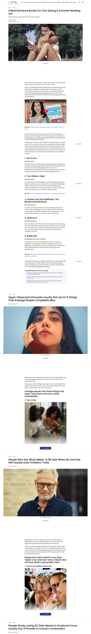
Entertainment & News (46, 2)
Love (22, 2)
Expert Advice (73, 2)
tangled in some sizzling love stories (38, 138)
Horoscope (31, 2)
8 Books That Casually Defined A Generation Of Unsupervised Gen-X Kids (44, 277)
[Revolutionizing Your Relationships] (13, 2)
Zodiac (26, 2)
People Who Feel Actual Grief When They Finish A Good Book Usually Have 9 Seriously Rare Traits (44, 281)
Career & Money (65, 2)
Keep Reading (45, 448)
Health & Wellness (56, 2)
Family (38, 2)
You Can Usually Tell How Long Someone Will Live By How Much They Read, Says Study (45, 273)
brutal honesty (46, 550)
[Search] (79, 2)
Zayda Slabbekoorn (13, 304)
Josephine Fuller (12, 20)
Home (9, 7)
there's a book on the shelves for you (41, 93)
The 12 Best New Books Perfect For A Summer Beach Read (47, 193)
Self (35, 2)
